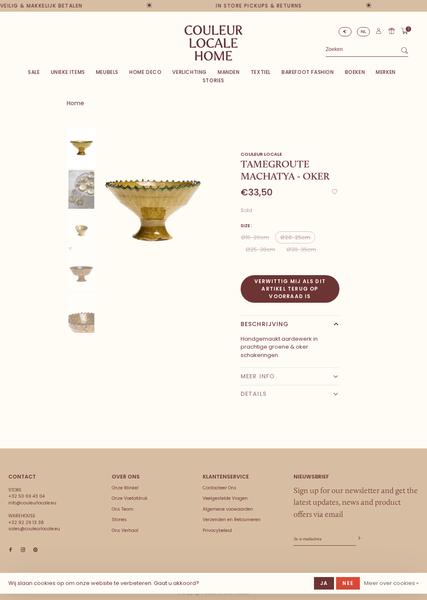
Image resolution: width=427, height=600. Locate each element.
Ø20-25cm (295, 237)
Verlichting (189, 72)
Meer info (258, 376)
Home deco (145, 72)
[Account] (378, 32)
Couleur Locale (261, 154)
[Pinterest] (35, 550)
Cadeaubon (391, 31)
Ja (324, 583)
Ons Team (122, 509)
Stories (213, 80)
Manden (229, 72)
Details (253, 394)
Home (75, 103)
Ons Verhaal (125, 530)
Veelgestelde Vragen (225, 498)
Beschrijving (265, 324)
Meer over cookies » (391, 583)
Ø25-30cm (260, 249)
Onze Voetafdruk (130, 498)
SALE (34, 72)
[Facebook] (10, 550)
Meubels (107, 72)
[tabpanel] (152, 211)
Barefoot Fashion (307, 72)
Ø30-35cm (301, 249)
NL (364, 31)
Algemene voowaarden (228, 509)
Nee (348, 583)
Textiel (261, 72)
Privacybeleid (217, 530)
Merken (386, 72)
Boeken (355, 72)
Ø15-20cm (255, 237)
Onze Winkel (125, 488)
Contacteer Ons (219, 488)
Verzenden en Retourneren (232, 519)
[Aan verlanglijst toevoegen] (334, 192)
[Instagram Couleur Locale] (23, 550)
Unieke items (68, 72)
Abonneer (358, 538)
